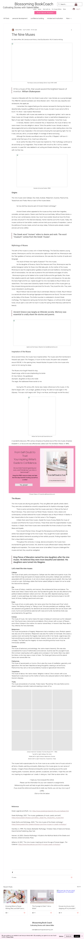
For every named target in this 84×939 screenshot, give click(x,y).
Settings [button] (61, 936)
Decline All (68, 936)
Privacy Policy (9, 937)
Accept (77, 936)
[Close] (82, 936)
